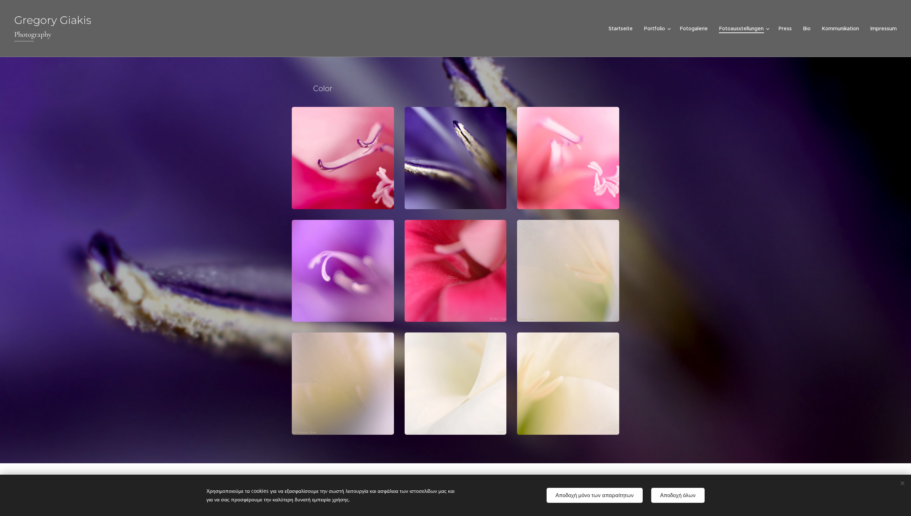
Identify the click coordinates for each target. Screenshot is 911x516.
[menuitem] (622, 28)
